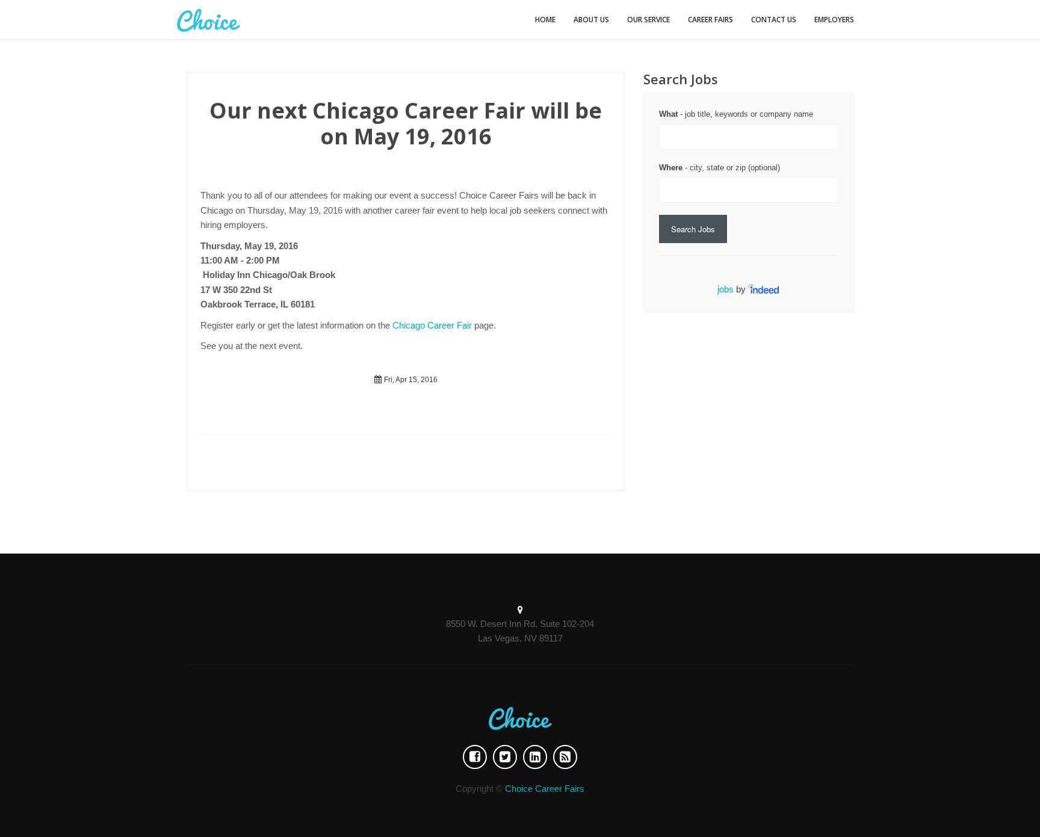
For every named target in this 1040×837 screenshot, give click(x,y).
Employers (834, 19)
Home (545, 19)
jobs (725, 289)
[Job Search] (764, 289)
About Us (591, 19)
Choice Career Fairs (544, 788)
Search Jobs (693, 229)
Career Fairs (710, 19)
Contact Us (773, 19)
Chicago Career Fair (432, 325)
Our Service (648, 19)
